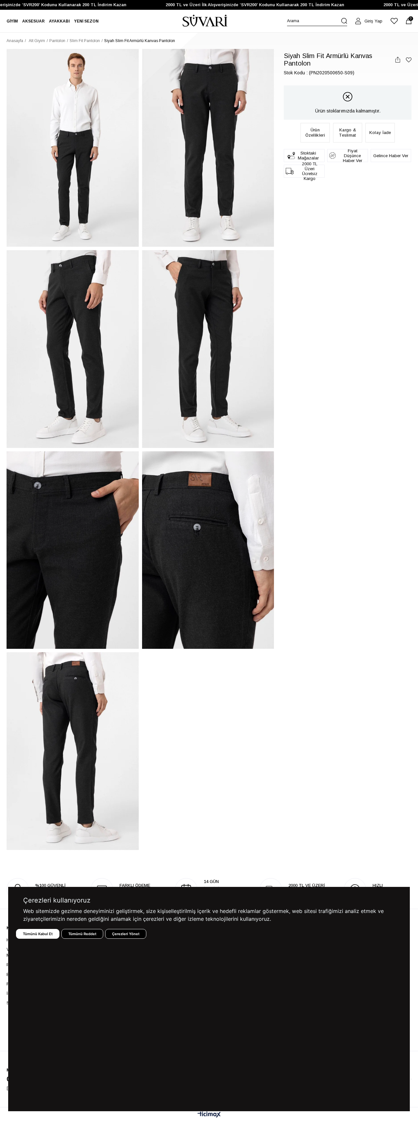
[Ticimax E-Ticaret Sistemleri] (209, 1115)
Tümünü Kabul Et (38, 934)
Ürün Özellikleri (315, 132)
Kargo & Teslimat (347, 132)
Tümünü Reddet (82, 934)
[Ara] (344, 21)
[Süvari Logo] (205, 21)
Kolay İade (380, 132)
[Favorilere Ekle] (408, 60)
